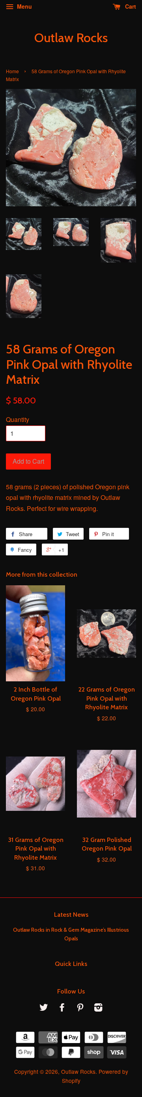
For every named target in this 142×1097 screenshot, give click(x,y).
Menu (23, 6)
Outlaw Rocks (71, 37)
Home (12, 71)
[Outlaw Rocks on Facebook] (62, 1008)
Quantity (17, 419)
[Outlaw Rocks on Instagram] (98, 1008)
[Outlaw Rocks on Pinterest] (80, 1008)
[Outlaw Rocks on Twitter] (43, 1008)
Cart (129, 6)
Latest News (71, 914)
